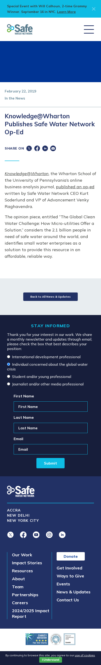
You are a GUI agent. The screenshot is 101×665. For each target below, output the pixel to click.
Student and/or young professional (41, 376)
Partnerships (25, 594)
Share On (14, 148)
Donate (71, 556)
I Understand (50, 659)
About (18, 578)
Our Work (22, 554)
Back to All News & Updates (50, 296)
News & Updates (73, 592)
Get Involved (69, 568)
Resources (22, 570)
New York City (23, 520)
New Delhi (18, 515)
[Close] (93, 9)
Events (63, 584)
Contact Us (68, 600)
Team (17, 586)
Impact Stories (27, 562)
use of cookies (85, 655)
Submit (50, 463)
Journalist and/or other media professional (48, 384)
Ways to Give (70, 576)
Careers (20, 602)
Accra (14, 510)
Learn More (66, 12)
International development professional (46, 356)
